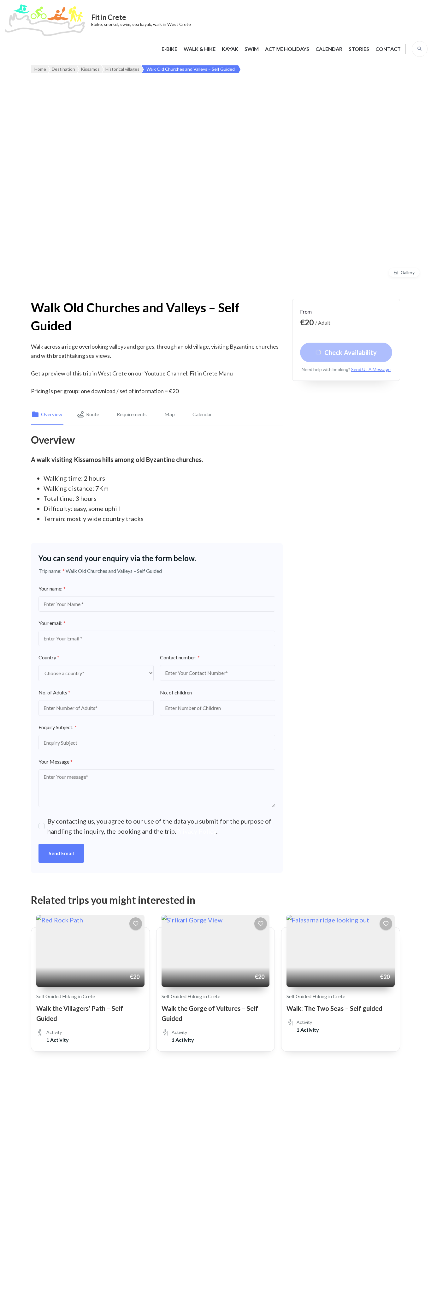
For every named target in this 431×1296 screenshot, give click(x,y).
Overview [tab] (51, 414)
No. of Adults (54, 692)
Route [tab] (92, 414)
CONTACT (388, 49)
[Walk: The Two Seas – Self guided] (340, 951)
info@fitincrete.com (72, 1148)
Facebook (127, 1210)
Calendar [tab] (202, 414)
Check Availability (350, 352)
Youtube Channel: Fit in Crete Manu (189, 373)
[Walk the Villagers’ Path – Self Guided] (90, 951)
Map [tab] (169, 414)
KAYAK (230, 49)
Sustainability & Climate (65, 1230)
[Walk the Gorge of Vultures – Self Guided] (216, 951)
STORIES (359, 49)
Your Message (55, 762)
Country (48, 657)
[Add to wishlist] (135, 923)
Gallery (408, 272)
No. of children (176, 692)
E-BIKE (169, 49)
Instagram (160, 1210)
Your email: (52, 623)
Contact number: (180, 657)
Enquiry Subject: (57, 727)
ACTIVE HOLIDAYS (287, 49)
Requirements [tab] (132, 414)
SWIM (252, 49)
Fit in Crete (108, 17)
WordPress (295, 1284)
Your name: (52, 588)
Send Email (61, 853)
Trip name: (51, 571)
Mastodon (193, 1210)
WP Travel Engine (226, 1284)
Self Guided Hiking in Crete (65, 996)
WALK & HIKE (200, 49)
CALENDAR (329, 49)
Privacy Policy (196, 831)
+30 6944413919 (68, 1132)
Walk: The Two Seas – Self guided (334, 1008)
